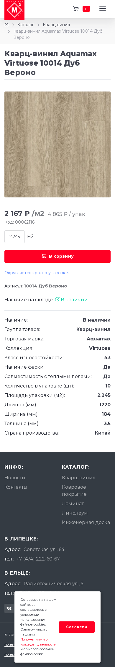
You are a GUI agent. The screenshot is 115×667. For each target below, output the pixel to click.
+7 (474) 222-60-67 (38, 559)
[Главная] (6, 24)
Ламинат (73, 503)
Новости (14, 477)
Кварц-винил (56, 24)
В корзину (61, 256)
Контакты (15, 487)
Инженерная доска (86, 522)
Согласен (76, 627)
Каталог (25, 24)
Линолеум (75, 513)
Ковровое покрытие (74, 490)
